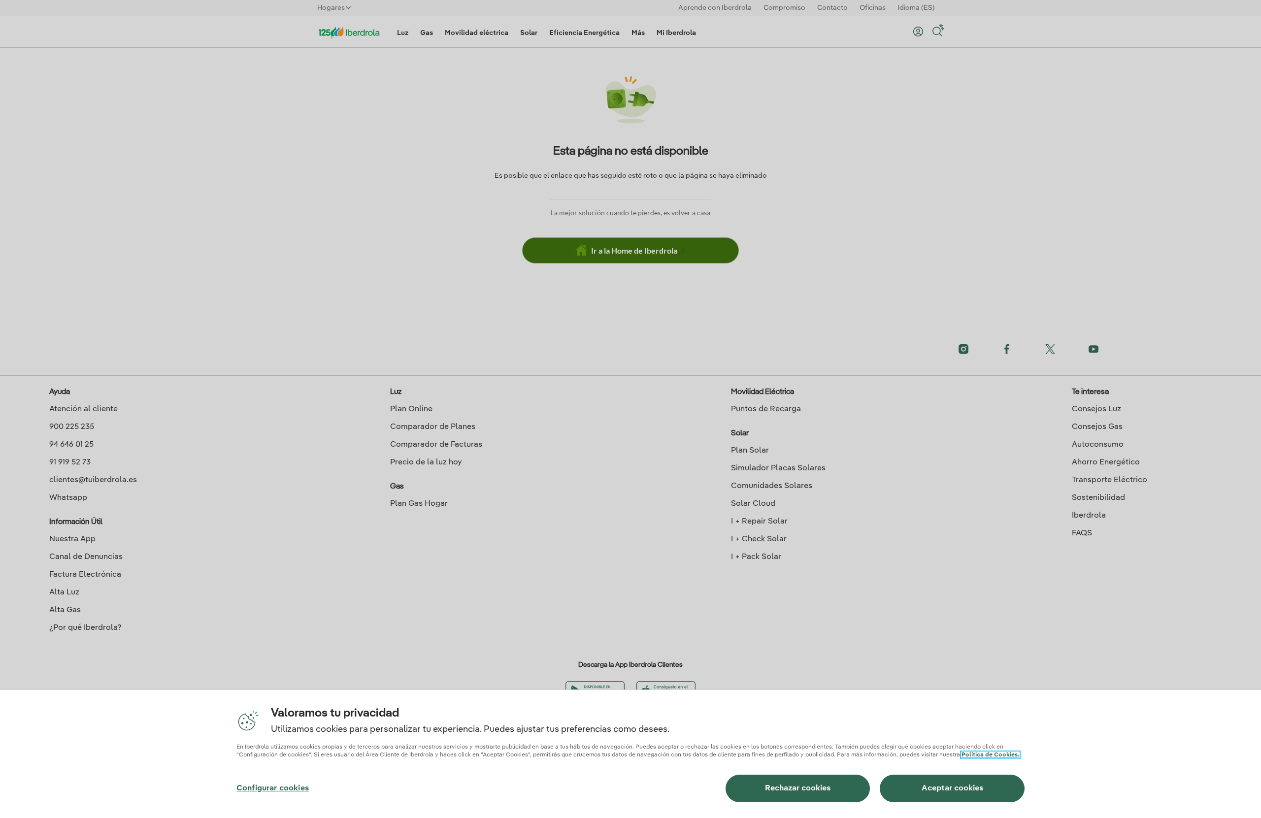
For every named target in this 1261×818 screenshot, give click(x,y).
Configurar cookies (272, 788)
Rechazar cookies (797, 788)
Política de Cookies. (990, 755)
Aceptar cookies (952, 788)
